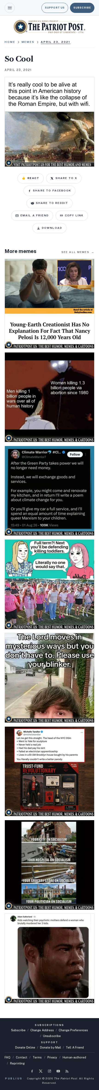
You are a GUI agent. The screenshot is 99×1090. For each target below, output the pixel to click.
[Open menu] (10, 8)
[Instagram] (49, 1071)
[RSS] (67, 1071)
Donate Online (25, 1047)
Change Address (42, 1030)
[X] (41, 1071)
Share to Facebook (52, 190)
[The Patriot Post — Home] (49, 26)
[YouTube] (58, 1071)
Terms (37, 1057)
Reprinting (17, 1063)
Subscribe (82, 7)
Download (52, 227)
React (30, 178)
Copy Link (74, 215)
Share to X (66, 178)
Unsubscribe (52, 1036)
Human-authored (74, 1057)
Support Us (55, 7)
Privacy (52, 1057)
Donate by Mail (50, 1047)
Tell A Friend (75, 1047)
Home (10, 42)
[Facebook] (32, 1071)
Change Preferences (73, 1030)
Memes (28, 42)
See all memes (77, 252)
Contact (21, 1057)
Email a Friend (34, 215)
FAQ (7, 1057)
